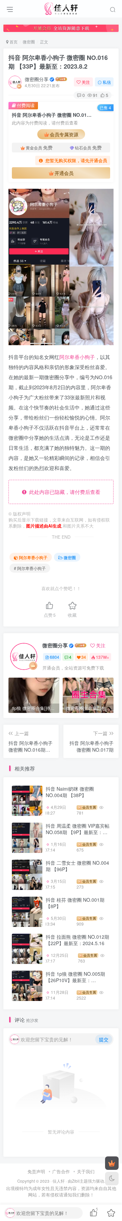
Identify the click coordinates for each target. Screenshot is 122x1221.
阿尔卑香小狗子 (77, 356)
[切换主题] (112, 1178)
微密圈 (29, 41)
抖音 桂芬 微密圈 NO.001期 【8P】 (75, 903)
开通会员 (64, 173)
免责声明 (36, 1171)
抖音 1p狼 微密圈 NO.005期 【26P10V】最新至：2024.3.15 (75, 980)
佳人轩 (59, 1181)
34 (83, 657)
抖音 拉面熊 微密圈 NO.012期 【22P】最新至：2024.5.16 (77, 940)
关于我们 (86, 1171)
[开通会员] (112, 1163)
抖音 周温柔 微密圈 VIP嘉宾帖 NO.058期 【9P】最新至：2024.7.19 (77, 832)
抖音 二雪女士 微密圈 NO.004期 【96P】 (77, 866)
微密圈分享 (36, 79)
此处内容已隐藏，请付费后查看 (63, 491)
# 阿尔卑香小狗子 (30, 568)
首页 (13, 41)
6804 (54, 657)
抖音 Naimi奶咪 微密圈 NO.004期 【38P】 (70, 792)
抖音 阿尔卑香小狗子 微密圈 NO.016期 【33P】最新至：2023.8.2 (58, 61)
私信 (107, 82)
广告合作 (61, 1171)
